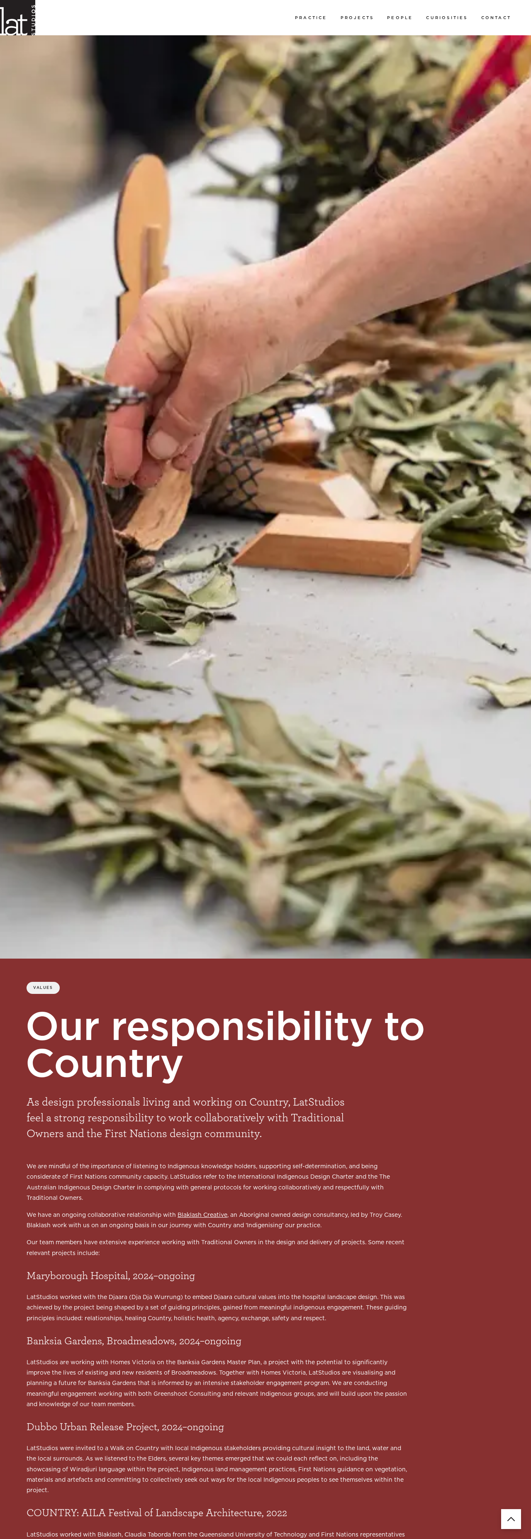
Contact (496, 17)
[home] (17, 17)
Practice (311, 17)
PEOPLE (400, 17)
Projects (357, 17)
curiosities (447, 17)
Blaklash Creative (202, 1214)
